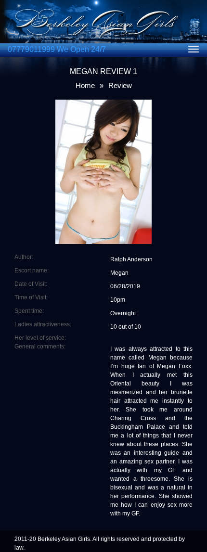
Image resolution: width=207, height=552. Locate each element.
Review (120, 85)
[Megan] (103, 104)
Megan (119, 273)
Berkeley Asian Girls (64, 539)
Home (85, 85)
